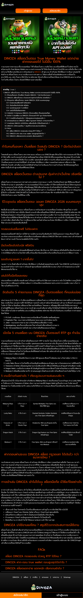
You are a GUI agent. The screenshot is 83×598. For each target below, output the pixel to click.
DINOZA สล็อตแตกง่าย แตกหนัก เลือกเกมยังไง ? (34, 568)
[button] (80, 4)
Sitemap (67, 577)
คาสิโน (35, 577)
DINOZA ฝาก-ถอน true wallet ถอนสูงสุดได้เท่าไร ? (36, 562)
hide (12, 90)
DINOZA (37, 72)
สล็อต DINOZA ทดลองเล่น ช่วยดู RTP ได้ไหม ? (33, 556)
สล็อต (26, 577)
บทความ (56, 577)
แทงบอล (45, 577)
